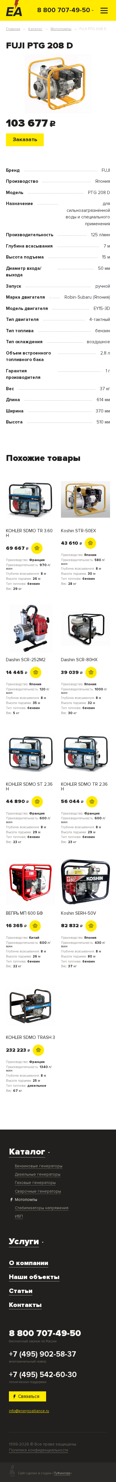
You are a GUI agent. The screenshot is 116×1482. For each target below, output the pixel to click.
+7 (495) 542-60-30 (43, 1375)
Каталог (27, 1151)
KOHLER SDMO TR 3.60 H (29, 533)
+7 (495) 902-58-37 (42, 1354)
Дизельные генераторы (37, 1174)
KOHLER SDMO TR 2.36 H (84, 787)
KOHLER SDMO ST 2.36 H (29, 787)
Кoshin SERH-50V (78, 913)
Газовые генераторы (35, 1182)
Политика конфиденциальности (38, 1450)
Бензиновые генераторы (38, 1165)
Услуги (24, 1241)
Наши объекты (34, 1277)
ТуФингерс (62, 1473)
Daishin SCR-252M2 (26, 659)
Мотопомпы (26, 1199)
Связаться (28, 1396)
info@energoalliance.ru (29, 1411)
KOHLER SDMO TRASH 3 (30, 1037)
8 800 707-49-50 (63, 10)
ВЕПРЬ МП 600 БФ (24, 913)
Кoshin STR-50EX (78, 530)
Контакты (25, 1305)
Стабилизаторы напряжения (41, 1207)
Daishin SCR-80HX (79, 659)
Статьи (20, 1291)
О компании (28, 1263)
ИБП (19, 1216)
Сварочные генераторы (38, 1191)
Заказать (25, 139)
